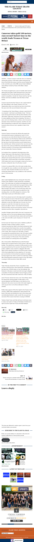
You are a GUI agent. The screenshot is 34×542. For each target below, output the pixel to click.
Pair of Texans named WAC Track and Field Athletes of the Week (7, 337)
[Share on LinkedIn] (8, 74)
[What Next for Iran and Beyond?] (20, 480)
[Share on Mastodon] (22, 74)
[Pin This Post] (11, 74)
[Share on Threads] (30, 74)
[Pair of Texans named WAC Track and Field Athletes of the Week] (8, 331)
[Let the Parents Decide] (6, 475)
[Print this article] (16, 74)
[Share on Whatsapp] (19, 74)
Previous (3, 505)
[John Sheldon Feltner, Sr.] (27, 475)
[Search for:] (17, 1)
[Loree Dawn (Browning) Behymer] (20, 475)
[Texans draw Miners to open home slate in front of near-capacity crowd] (13, 475)
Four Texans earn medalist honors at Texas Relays (6, 358)
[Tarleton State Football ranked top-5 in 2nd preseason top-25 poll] (13, 480)
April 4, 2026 (6, 44)
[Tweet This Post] (5, 74)
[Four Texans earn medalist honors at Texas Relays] (8, 352)
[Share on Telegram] (25, 74)
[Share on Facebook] (3, 74)
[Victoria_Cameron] (17, 70)
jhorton (13, 44)
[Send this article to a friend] (14, 74)
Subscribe (5, 440)
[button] (32, 21)
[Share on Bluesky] (28, 74)
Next (30, 505)
